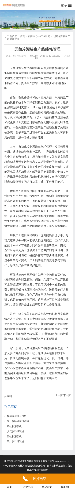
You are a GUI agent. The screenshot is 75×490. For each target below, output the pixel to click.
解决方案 (47, 486)
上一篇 (59, 395)
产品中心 (28, 486)
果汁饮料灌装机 (15, 441)
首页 (22, 36)
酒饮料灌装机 (14, 436)
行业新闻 (45, 36)
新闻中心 (33, 36)
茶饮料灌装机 (14, 426)
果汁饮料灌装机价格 (18, 421)
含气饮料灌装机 (15, 431)
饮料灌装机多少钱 (17, 416)
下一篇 (67, 395)
